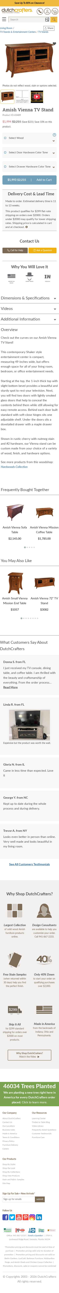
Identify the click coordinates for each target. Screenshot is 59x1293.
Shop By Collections (11, 1172)
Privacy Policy (8, 1141)
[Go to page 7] (35, 618)
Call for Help (16, 250)
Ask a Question (44, 250)
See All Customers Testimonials (29, 864)
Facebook (5, 1217)
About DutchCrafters (11, 1118)
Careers (5, 1149)
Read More (10, 687)
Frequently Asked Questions (44, 1130)
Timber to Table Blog (41, 1122)
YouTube (19, 1217)
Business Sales (8, 1130)
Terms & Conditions (11, 1137)
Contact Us (7, 1122)
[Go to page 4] (31, 547)
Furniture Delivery (10, 1145)
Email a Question (35, 1236)
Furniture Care (38, 1137)
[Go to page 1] (25, 547)
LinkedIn (39, 1217)
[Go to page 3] (29, 547)
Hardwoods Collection (14, 467)
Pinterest (26, 1217)
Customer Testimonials (41, 1134)
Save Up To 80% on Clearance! (30, 3)
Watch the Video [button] (29, 1055)
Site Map (6, 1183)
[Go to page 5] (34, 547)
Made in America (9, 1134)
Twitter (12, 1217)
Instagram (32, 1217)
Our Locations (8, 1126)
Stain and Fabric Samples (13, 1180)
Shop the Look (8, 1168)
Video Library (37, 1126)
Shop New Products (11, 1176)
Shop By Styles (8, 1164)
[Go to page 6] (33, 618)
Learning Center (39, 1118)
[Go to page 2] (27, 547)
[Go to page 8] (37, 618)
